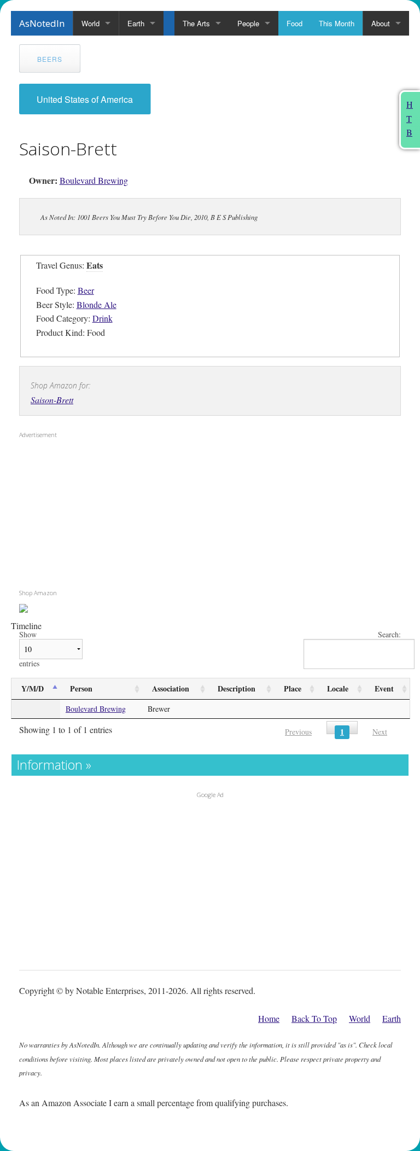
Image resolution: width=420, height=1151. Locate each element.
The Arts (196, 23)
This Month (336, 23)
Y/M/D (32, 688)
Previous (298, 731)
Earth (135, 23)
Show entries (29, 649)
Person (81, 688)
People (248, 23)
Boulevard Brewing (94, 180)
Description (236, 688)
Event (384, 688)
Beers (49, 58)
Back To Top (314, 1018)
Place (292, 688)
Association (170, 688)
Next (379, 731)
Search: (389, 635)
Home (268, 1018)
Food (294, 23)
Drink (102, 318)
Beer (86, 290)
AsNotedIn (42, 23)
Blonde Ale (96, 304)
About (380, 23)
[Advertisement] (87, 513)
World (90, 23)
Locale (337, 688)
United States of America (85, 99)
